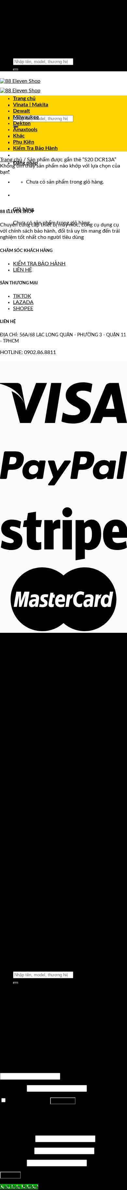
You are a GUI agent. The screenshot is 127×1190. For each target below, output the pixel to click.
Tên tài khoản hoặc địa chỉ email (38, 1069)
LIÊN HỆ (22, 270)
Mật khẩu (12, 1088)
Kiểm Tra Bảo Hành (35, 148)
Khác (19, 135)
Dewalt (21, 111)
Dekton (22, 123)
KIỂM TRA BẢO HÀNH (39, 263)
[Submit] (15, 70)
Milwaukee (26, 117)
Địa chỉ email (16, 1150)
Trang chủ (24, 98)
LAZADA (23, 302)
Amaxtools (25, 129)
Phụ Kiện (23, 142)
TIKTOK (22, 296)
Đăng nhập (63, 1100)
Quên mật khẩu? (18, 1112)
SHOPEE (23, 308)
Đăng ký (10, 1175)
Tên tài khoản (17, 1138)
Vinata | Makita (30, 104)
